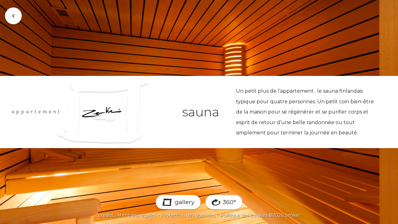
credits (106, 215)
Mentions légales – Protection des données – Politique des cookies (193, 215)
